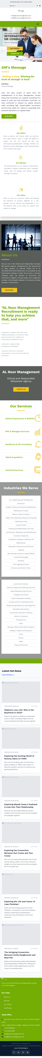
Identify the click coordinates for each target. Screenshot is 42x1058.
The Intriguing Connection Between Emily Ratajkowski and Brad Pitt (19, 955)
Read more (9, 116)
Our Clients (8, 1004)
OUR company (15, 48)
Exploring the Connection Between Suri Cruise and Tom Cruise (18, 853)
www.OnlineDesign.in (21, 1048)
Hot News (34, 706)
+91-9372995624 (9, 1028)
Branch (12, 6)
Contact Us (21, 389)
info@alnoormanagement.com (21, 15)
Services (6, 1000)
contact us (15, 53)
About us (7, 997)
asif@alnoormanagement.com (21, 18)
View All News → (8, 675)
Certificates (8, 1008)
